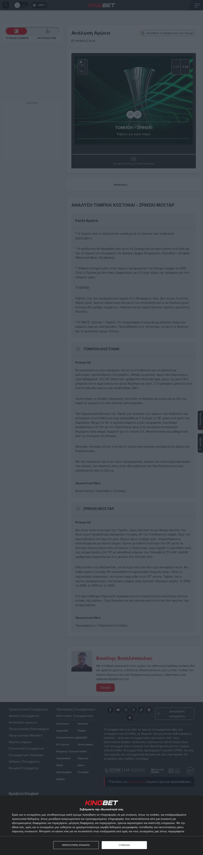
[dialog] (101, 825)
